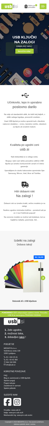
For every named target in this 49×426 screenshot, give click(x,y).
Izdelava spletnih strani (22, 424)
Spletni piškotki (10, 388)
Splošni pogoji (9, 380)
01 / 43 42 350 (12, 360)
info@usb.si (10, 365)
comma (32, 424)
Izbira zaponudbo (32, 6)
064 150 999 (11, 362)
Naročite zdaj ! (24, 51)
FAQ (5, 375)
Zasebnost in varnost (12, 386)
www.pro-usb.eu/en (24, 415)
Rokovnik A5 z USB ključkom (24, 301)
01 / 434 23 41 (12, 357)
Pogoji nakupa (9, 383)
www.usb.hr (15, 410)
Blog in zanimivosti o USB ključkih (17, 378)
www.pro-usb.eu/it (16, 413)
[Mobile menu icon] (43, 6)
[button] (9, 4)
